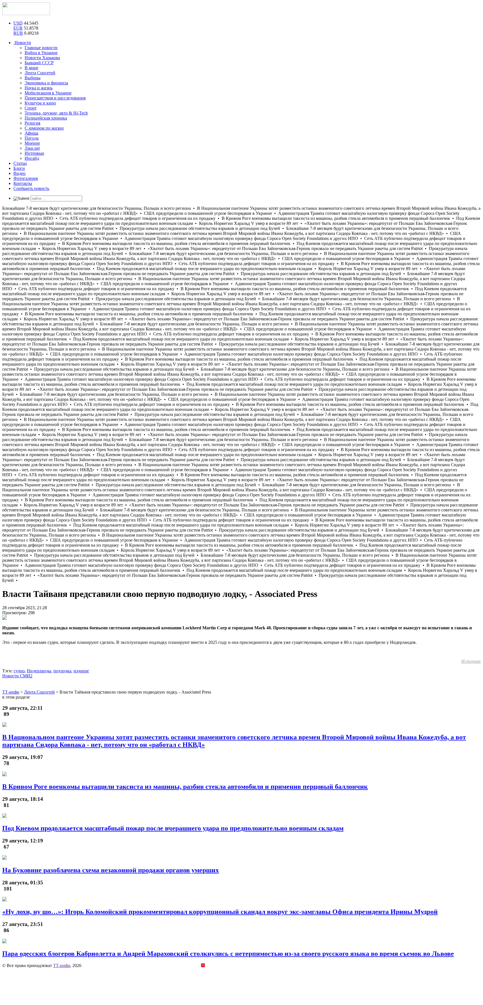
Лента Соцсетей (40, 72)
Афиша (31, 133)
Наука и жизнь (39, 87)
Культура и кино (40, 103)
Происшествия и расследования (55, 98)
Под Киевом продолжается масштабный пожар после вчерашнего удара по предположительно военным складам (173, 828)
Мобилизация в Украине (48, 93)
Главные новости (41, 47)
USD (18, 23)
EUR (18, 28)
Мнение (32, 143)
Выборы (33, 77)
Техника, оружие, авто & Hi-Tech (56, 113)
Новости (22, 42)
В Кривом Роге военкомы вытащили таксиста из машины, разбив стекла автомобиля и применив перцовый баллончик (185, 786)
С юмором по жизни (44, 128)
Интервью (34, 153)
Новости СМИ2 (17, 675)
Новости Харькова (42, 57)
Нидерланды (39, 670)
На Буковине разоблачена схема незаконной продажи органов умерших (110, 870)
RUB (18, 33)
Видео (19, 173)
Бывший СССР (39, 62)
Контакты (22, 183)
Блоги (19, 168)
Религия (32, 123)
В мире (31, 67)
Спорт (31, 108)
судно (19, 670)
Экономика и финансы (46, 82)
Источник (471, 661)
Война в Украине (41, 52)
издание (81, 670)
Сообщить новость (31, 188)
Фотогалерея (25, 178)
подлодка (62, 670)
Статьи (20, 163)
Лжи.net (32, 148)
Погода (32, 138)
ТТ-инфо (61, 965)
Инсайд (32, 158)
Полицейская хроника (46, 118)
